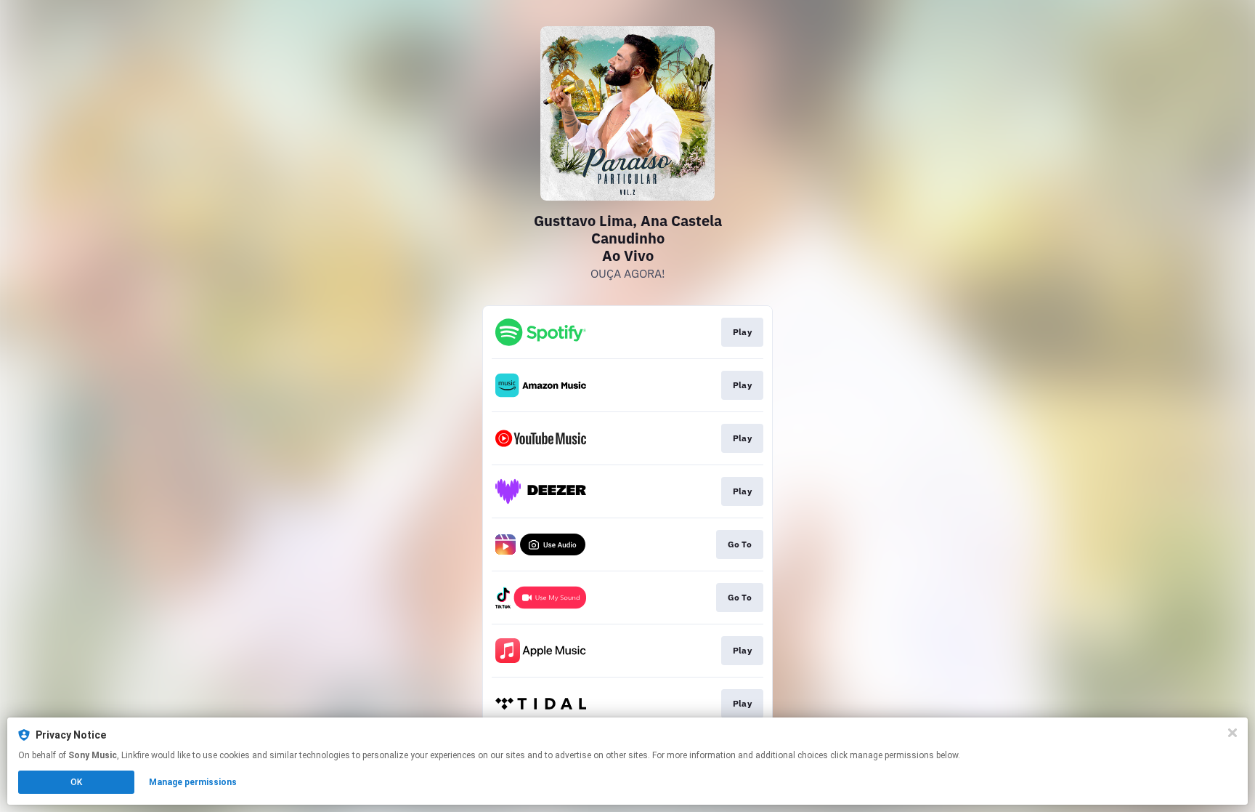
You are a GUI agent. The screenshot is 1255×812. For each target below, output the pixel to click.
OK (76, 782)
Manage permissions (193, 782)
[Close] (1232, 732)
